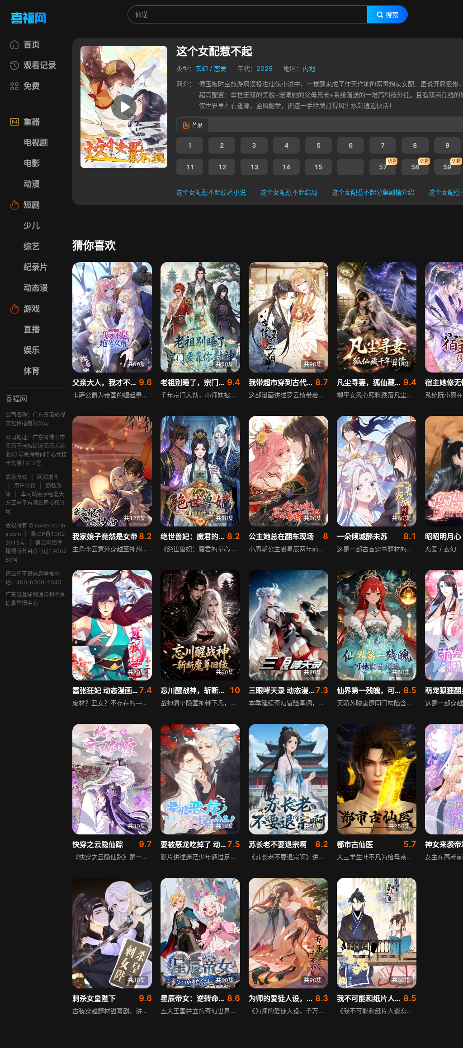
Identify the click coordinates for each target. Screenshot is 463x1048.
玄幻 (201, 68)
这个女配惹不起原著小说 (211, 192)
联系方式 (16, 477)
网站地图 (48, 477)
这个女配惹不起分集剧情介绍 (373, 192)
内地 (308, 68)
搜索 (392, 15)
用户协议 (25, 485)
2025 (264, 68)
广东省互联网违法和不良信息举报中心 (35, 598)
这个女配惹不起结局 (288, 192)
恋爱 (220, 68)
